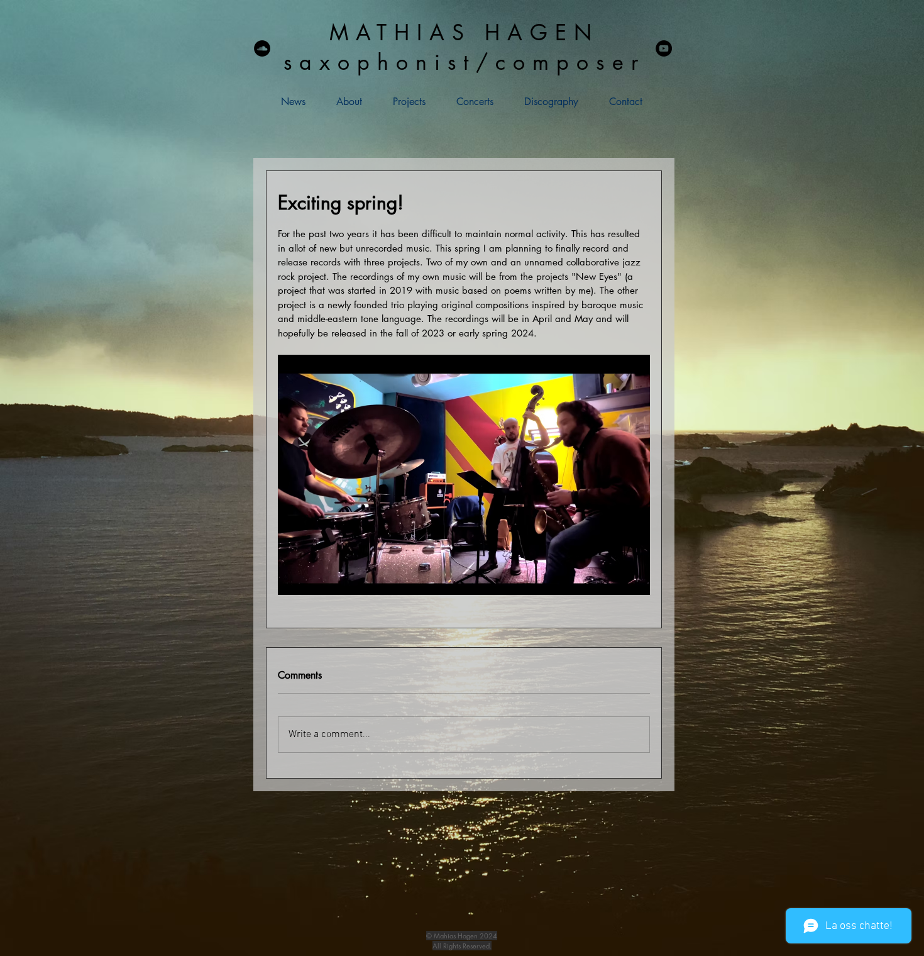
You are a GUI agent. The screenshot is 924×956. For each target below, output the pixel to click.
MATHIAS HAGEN (464, 32)
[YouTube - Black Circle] (664, 48)
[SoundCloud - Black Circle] (262, 48)
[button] (400, 101)
